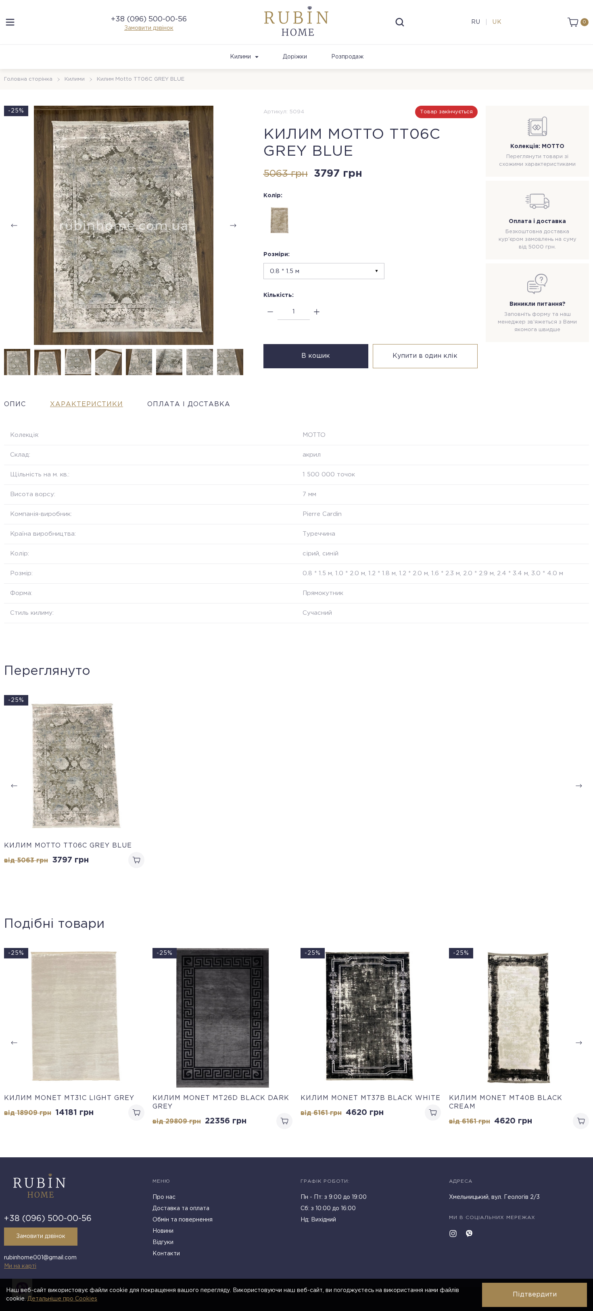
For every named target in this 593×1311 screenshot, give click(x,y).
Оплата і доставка (188, 404)
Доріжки (295, 56)
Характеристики (86, 404)
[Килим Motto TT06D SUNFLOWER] (279, 220)
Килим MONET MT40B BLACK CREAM (505, 1102)
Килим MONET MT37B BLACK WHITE (371, 1098)
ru (475, 22)
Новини (162, 1231)
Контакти (166, 1253)
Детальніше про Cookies (62, 1298)
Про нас (163, 1197)
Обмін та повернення (182, 1219)
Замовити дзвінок (148, 28)
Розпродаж (347, 56)
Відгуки (162, 1242)
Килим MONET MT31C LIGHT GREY (69, 1098)
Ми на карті (20, 1266)
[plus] (317, 312)
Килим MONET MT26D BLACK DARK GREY (220, 1102)
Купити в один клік (425, 356)
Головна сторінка (28, 79)
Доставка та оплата (180, 1208)
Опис (15, 404)
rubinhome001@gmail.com (40, 1257)
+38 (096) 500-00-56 (149, 19)
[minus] (270, 312)
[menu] (10, 22)
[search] (400, 22)
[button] (233, 225)
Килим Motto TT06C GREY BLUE (68, 846)
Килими (240, 56)
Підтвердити (535, 1295)
